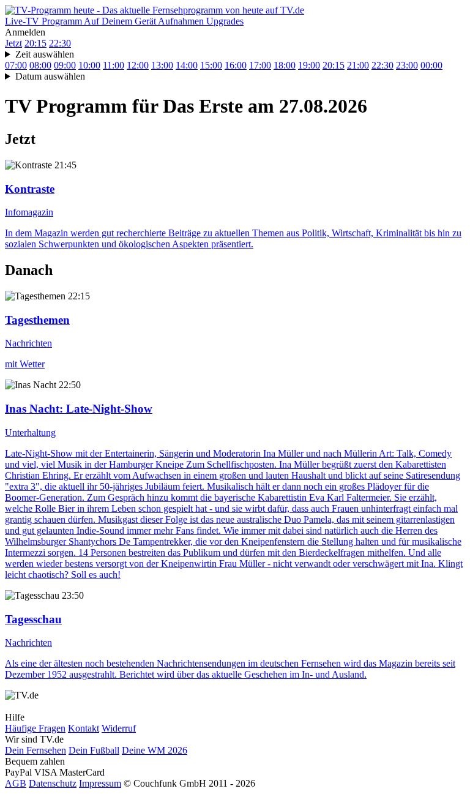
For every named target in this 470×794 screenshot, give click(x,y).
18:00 (285, 65)
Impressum (100, 783)
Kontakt (83, 728)
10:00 (89, 65)
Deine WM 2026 (154, 750)
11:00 (113, 65)
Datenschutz (52, 783)
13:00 (162, 65)
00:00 (431, 65)
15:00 (211, 65)
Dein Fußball (94, 750)
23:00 (407, 65)
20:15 (35, 43)
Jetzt (13, 43)
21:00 (358, 65)
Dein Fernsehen (35, 750)
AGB (15, 783)
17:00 (260, 65)
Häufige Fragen (35, 728)
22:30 (60, 43)
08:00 (40, 65)
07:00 (16, 65)
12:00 (138, 65)
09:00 (65, 65)
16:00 (236, 65)
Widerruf (119, 728)
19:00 (309, 65)
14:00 (187, 65)
